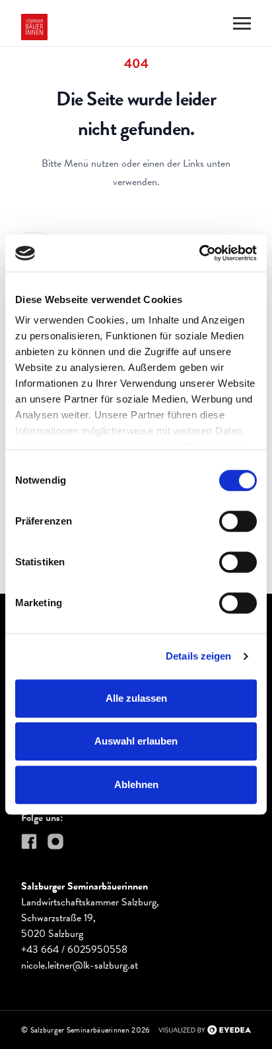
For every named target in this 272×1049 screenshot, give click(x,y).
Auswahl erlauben (136, 741)
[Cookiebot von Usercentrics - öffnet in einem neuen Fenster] (199, 253)
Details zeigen (198, 656)
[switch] (238, 521)
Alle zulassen (136, 698)
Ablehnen (136, 784)
